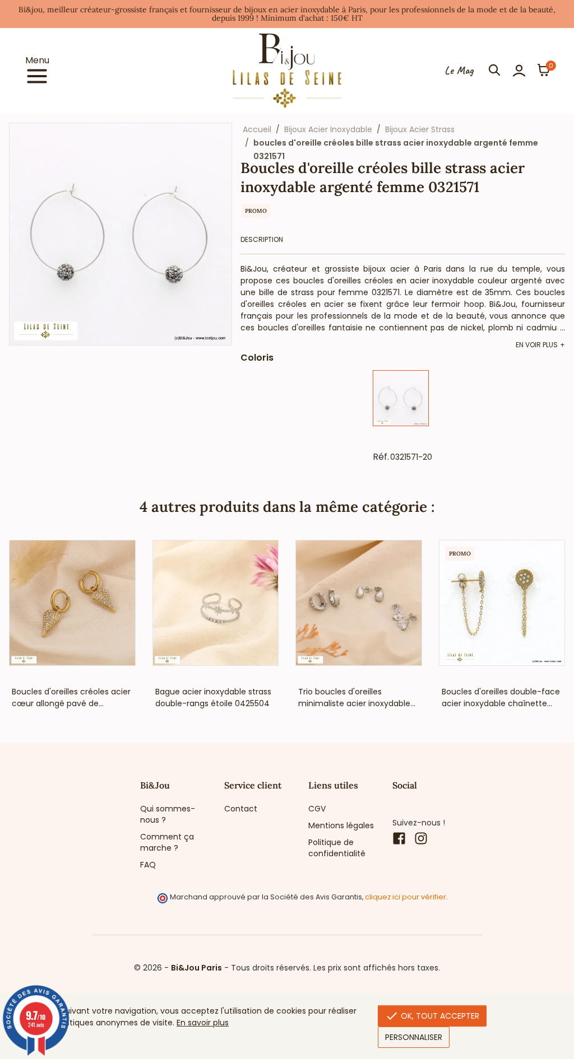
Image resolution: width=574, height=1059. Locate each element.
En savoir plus (203, 1022)
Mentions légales (341, 825)
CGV (317, 808)
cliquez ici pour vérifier (405, 897)
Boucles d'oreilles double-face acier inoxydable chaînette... (501, 697)
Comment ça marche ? (167, 842)
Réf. (381, 456)
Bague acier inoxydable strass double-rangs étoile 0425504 (213, 697)
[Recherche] (494, 70)
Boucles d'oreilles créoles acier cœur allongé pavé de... (71, 697)
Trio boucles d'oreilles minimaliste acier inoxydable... (356, 697)
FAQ (148, 864)
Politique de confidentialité (336, 848)
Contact (240, 808)
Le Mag (459, 70)
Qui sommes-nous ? (167, 814)
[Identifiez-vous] (519, 70)
